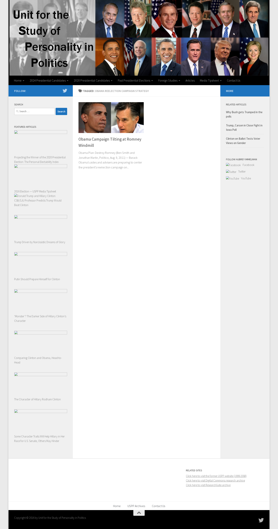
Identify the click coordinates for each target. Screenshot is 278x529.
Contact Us (233, 80)
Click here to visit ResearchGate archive (208, 485)
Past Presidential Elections (134, 80)
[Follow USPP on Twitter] (65, 90)
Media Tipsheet (209, 80)
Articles (190, 80)
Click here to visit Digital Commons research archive (215, 480)
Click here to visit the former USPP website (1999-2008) (216, 476)
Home (18, 80)
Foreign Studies (167, 80)
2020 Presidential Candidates (92, 80)
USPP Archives (136, 506)
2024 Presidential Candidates (48, 80)
